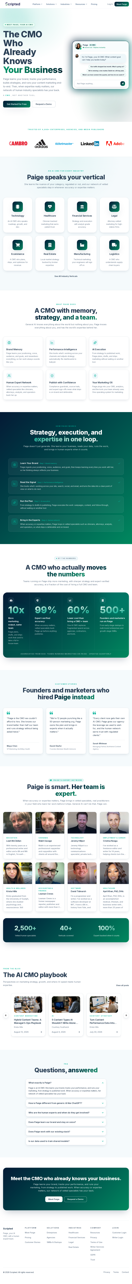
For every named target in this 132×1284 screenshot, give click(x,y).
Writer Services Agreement (97, 1248)
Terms (116, 1272)
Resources (95, 1232)
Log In (110, 4)
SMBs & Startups (54, 1242)
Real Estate (74, 1247)
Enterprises (52, 1232)
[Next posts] (126, 1015)
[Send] (122, 82)
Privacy (93, 1237)
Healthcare (74, 1232)
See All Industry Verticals (66, 276)
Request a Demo (44, 104)
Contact (125, 1272)
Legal (71, 1242)
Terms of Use (96, 1242)
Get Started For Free (17, 104)
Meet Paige (122, 4)
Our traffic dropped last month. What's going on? (107, 65)
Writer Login (117, 1237)
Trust (92, 1260)
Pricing (94, 4)
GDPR (92, 1255)
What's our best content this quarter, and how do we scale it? (103, 73)
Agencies (51, 1237)
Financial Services (77, 1237)
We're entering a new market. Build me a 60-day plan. (106, 69)
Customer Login (119, 1232)
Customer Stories (32, 1242)
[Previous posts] (6, 1015)
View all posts (122, 985)
